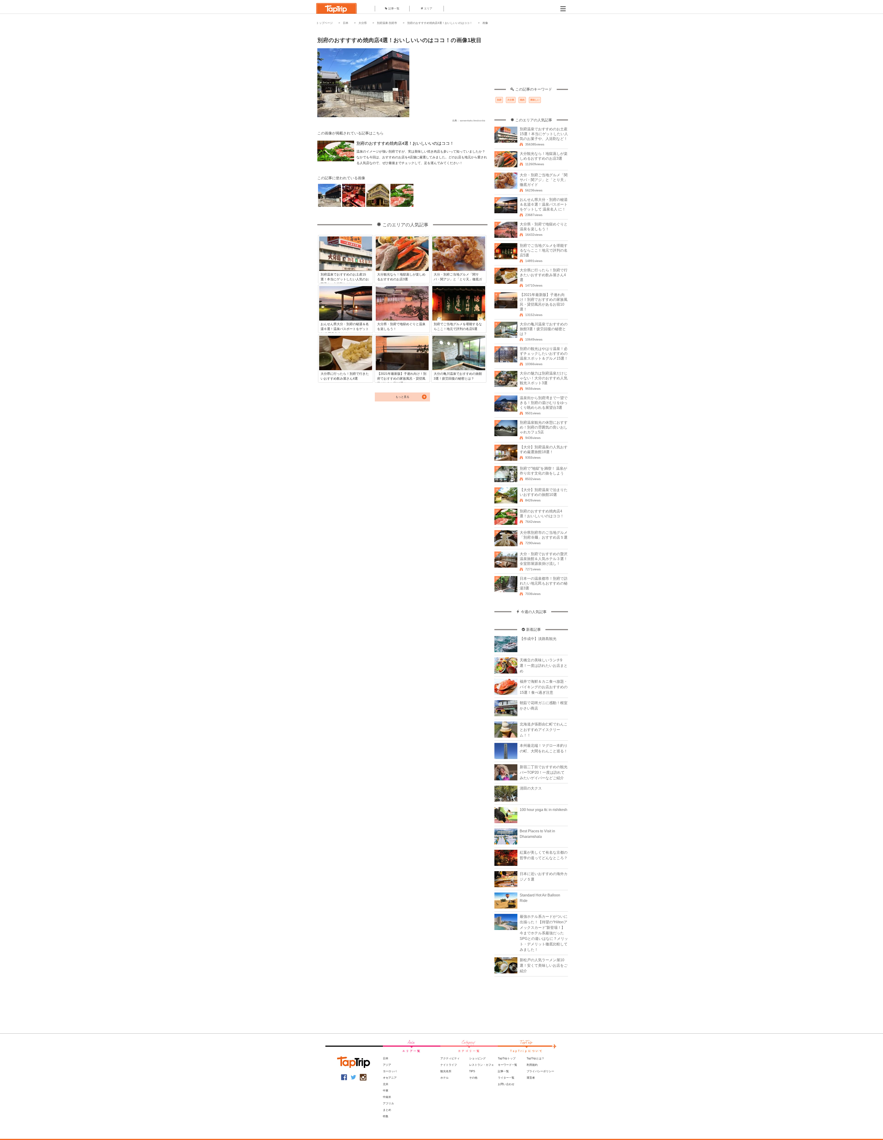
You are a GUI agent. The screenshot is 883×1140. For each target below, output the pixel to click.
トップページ (324, 23)
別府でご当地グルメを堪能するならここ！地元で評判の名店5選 (544, 250)
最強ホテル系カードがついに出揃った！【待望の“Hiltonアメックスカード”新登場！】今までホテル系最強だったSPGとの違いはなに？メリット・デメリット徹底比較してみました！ (544, 933)
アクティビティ (450, 1058)
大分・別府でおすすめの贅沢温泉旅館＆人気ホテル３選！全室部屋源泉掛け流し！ (544, 559)
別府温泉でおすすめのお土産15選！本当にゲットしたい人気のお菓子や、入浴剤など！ (544, 134)
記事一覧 (393, 8)
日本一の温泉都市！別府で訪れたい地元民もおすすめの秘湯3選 (544, 583)
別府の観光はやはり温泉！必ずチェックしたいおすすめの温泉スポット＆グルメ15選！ (544, 353)
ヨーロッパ (390, 1071)
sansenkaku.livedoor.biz (472, 120)
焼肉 (522, 100)
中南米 (387, 1097)
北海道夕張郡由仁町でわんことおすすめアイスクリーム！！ (544, 729)
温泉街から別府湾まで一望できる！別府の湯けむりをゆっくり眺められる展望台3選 (544, 402)
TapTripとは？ (535, 1058)
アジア (387, 1064)
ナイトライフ (448, 1064)
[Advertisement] (531, 58)
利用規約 (532, 1064)
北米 (385, 1084)
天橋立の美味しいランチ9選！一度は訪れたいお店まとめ (544, 665)
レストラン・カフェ (481, 1064)
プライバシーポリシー (540, 1071)
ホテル (444, 1077)
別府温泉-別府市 (387, 23)
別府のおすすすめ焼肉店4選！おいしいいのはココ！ (439, 23)
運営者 (531, 1077)
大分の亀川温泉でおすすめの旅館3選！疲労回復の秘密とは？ (544, 329)
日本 (345, 23)
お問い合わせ (506, 1084)
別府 (499, 100)
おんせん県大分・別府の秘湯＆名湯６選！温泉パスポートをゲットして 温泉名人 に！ (544, 204)
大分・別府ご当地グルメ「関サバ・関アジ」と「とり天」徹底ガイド (544, 180)
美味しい (534, 100)
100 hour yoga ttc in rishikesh (543, 810)
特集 (385, 1116)
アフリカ (388, 1103)
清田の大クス (531, 788)
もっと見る (402, 396)
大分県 (362, 23)
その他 (473, 1077)
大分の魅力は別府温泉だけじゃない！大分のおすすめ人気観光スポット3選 (544, 378)
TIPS (472, 1071)
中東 (385, 1090)
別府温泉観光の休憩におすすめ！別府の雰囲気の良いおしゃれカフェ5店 (544, 427)
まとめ (387, 1110)
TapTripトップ (507, 1058)
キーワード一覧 (507, 1064)
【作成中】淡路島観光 (538, 639)
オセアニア (390, 1077)
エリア (428, 8)
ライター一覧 (506, 1077)
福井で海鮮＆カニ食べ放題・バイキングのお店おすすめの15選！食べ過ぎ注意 (544, 686)
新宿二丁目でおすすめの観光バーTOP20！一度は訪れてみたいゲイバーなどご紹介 (544, 772)
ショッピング (477, 1058)
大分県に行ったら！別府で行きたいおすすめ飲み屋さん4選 (544, 275)
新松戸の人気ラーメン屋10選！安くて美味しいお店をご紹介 (544, 965)
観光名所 (445, 1071)
